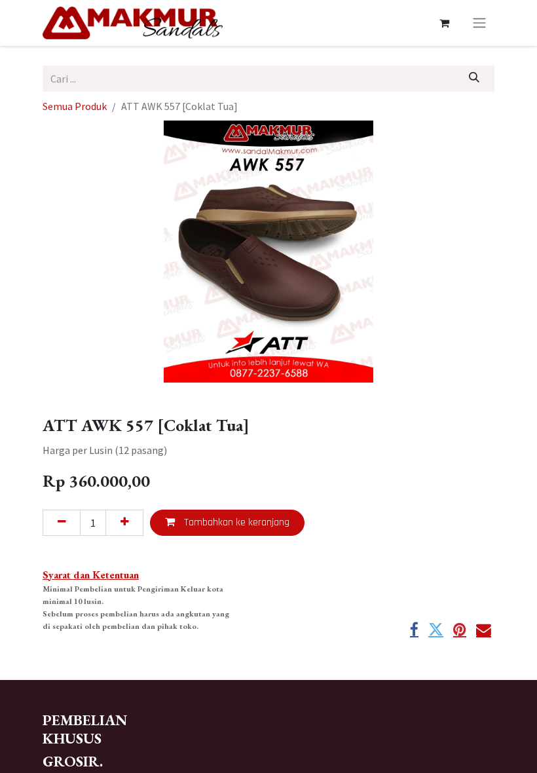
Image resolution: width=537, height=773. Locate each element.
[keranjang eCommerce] (444, 23)
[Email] (483, 629)
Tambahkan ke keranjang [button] (235, 522)
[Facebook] (414, 629)
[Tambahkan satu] (124, 523)
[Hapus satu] (62, 523)
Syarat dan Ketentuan (91, 575)
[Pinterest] (459, 629)
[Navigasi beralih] (479, 23)
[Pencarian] (474, 79)
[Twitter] (435, 629)
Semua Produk (75, 106)
